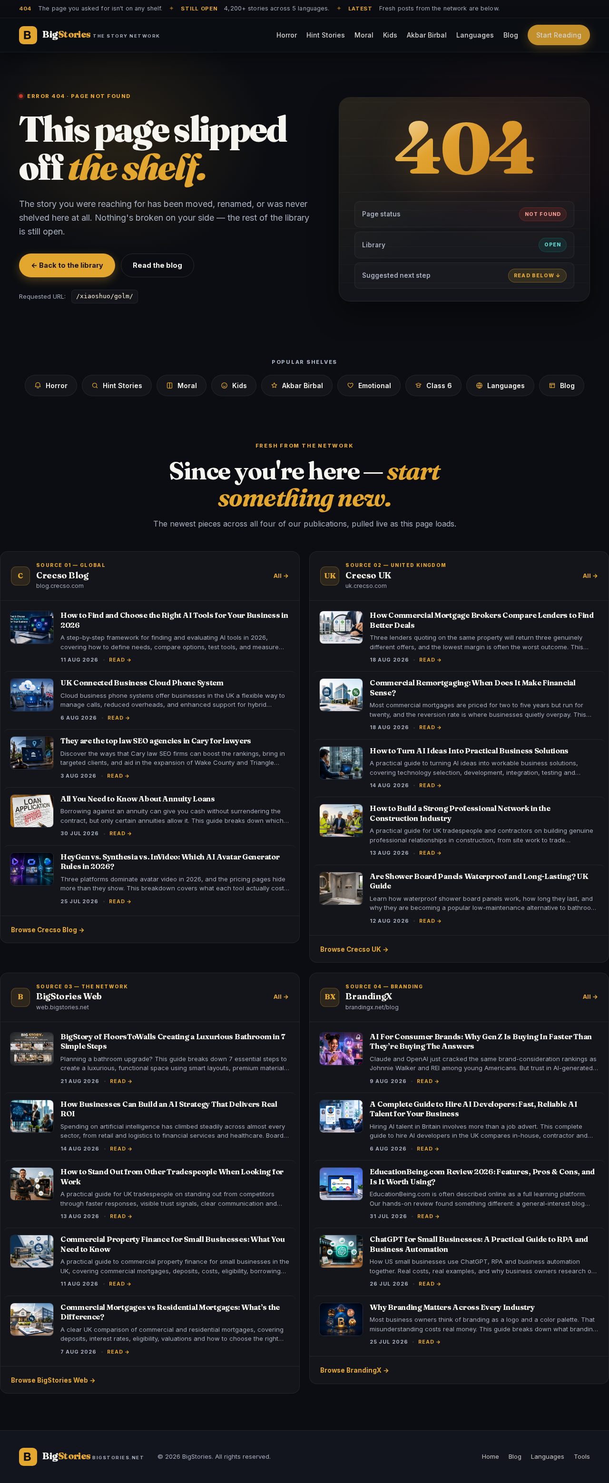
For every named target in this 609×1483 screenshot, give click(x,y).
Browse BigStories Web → (53, 1380)
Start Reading (558, 35)
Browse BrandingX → (354, 1370)
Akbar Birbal (427, 35)
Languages (475, 35)
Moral (363, 35)
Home (490, 1456)
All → (281, 575)
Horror (286, 35)
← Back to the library (67, 265)
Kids (390, 35)
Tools (582, 1456)
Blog (510, 35)
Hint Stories (325, 35)
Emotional (374, 385)
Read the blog (157, 265)
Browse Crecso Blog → (48, 930)
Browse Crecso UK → (354, 949)
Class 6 (439, 385)
